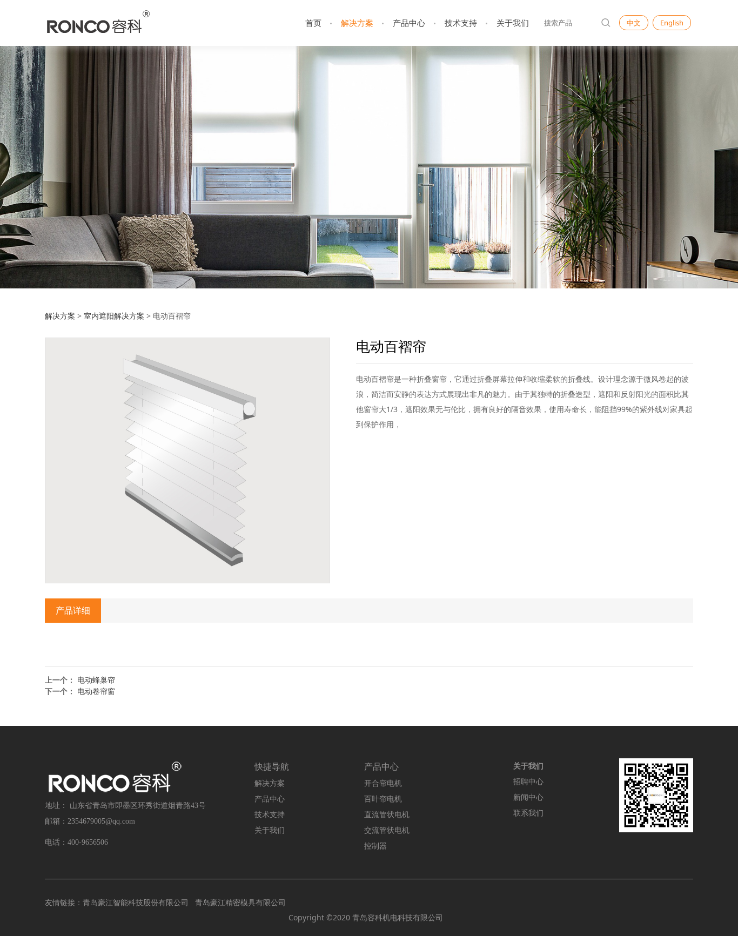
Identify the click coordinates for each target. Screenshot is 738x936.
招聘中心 (528, 782)
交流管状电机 (387, 830)
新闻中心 (528, 797)
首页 (313, 22)
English (671, 23)
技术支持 (461, 22)
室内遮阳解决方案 (114, 316)
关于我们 (513, 22)
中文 (634, 23)
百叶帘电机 (383, 799)
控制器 (375, 846)
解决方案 (357, 22)
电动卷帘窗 (96, 691)
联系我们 (528, 813)
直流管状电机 (387, 815)
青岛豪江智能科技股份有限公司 (136, 902)
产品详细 (73, 610)
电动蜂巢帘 (96, 680)
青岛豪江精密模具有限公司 (240, 902)
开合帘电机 (383, 783)
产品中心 (409, 22)
